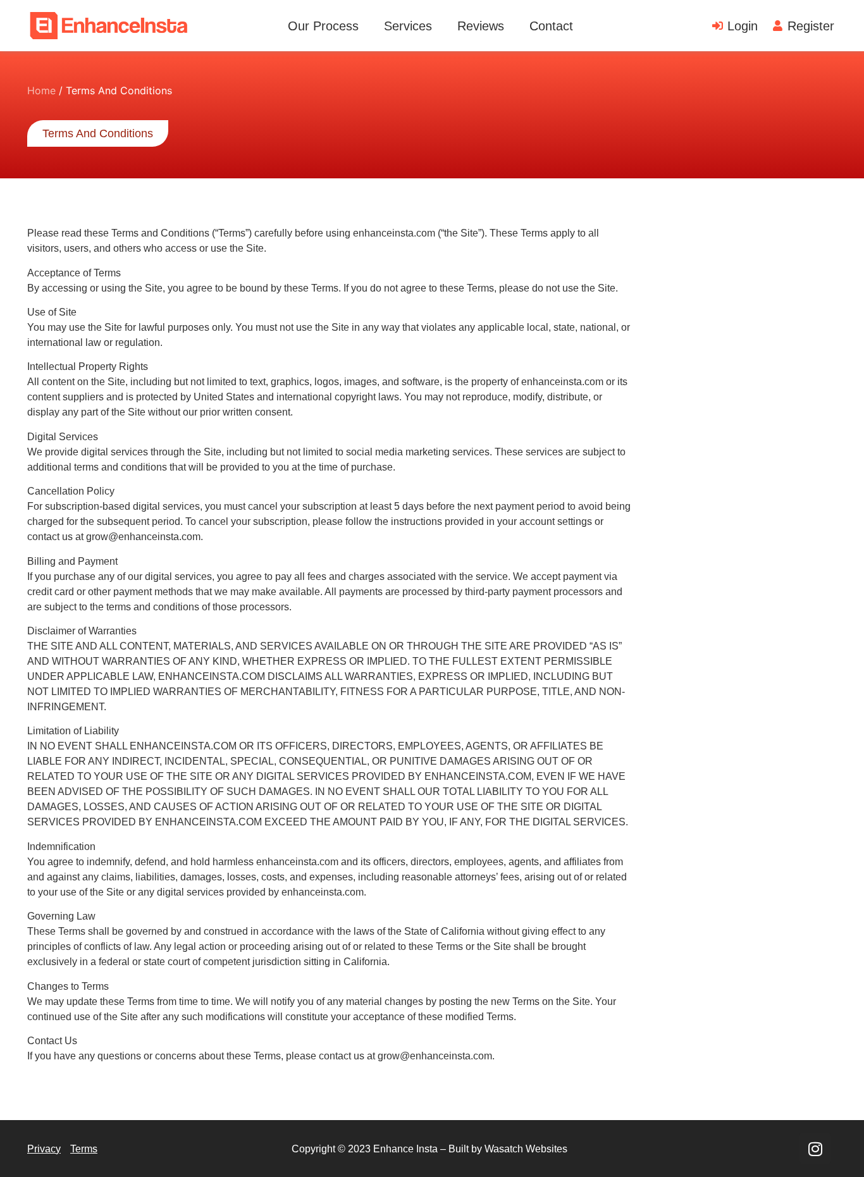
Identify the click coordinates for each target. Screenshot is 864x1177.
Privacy (44, 1148)
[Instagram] (815, 1148)
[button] (97, 133)
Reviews (480, 26)
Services (408, 26)
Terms (83, 1148)
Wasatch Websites (525, 1148)
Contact (551, 26)
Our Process (323, 26)
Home (41, 90)
